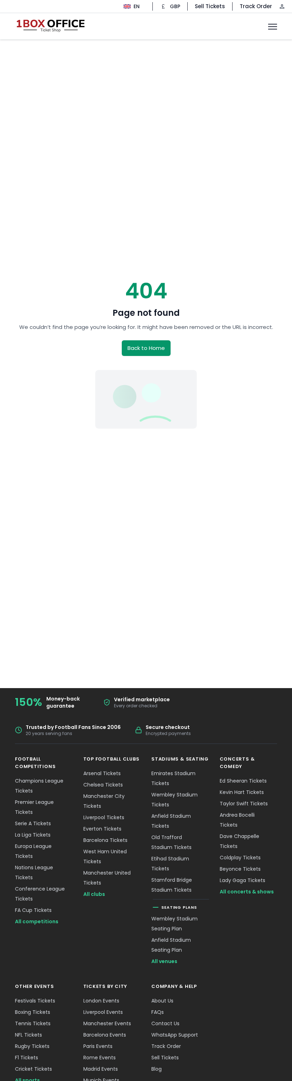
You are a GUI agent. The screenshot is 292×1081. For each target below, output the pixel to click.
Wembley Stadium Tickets (174, 799)
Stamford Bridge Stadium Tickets (171, 884)
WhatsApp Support (174, 1034)
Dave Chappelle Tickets (239, 841)
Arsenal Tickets (102, 773)
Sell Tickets (210, 6)
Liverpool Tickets (103, 817)
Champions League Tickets (39, 785)
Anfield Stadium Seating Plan (171, 944)
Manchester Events (107, 1023)
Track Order (256, 6)
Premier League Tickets (34, 807)
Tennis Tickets (33, 1023)
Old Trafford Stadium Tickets (171, 842)
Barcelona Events (104, 1034)
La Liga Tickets (33, 834)
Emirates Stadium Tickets (173, 778)
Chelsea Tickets (103, 784)
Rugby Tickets (32, 1046)
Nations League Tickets (34, 872)
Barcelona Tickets (105, 840)
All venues (164, 961)
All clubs (94, 894)
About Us (162, 1000)
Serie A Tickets (33, 823)
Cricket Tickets (33, 1068)
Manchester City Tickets (104, 801)
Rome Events (99, 1057)
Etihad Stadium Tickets (170, 863)
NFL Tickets (28, 1034)
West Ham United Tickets (105, 856)
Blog (156, 1068)
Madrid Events (100, 1068)
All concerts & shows (247, 891)
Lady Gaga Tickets (242, 880)
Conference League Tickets (40, 893)
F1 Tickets (26, 1057)
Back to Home (146, 348)
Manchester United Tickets (107, 877)
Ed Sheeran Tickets (243, 780)
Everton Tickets (102, 828)
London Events (101, 1000)
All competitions (36, 921)
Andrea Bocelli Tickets (237, 819)
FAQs (157, 1012)
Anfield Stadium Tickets (171, 820)
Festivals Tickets (35, 1000)
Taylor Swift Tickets (244, 803)
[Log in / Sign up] (282, 6)
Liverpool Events (103, 1012)
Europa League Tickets (33, 851)
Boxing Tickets (32, 1012)
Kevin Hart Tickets (242, 792)
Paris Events (98, 1046)
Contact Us (165, 1023)
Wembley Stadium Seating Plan (174, 923)
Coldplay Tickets (240, 857)
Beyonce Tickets (240, 868)
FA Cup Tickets (33, 910)
